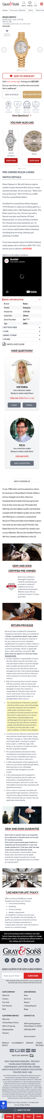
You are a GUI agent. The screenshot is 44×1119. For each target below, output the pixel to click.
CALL (29, 1116)
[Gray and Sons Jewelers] (10, 4)
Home (5, 10)
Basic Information (14, 302)
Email (29, 408)
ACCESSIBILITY (17, 1063)
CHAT (39, 1116)
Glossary (5, 1053)
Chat (14, 408)
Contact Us (29, 1036)
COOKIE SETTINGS (39, 1064)
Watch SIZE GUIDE (16, 347)
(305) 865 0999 (30, 1050)
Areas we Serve (29, 1057)
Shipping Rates (7, 1050)
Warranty (5, 1039)
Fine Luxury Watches (18, 10)
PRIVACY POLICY (5, 1064)
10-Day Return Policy (10, 1043)
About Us (5, 1016)
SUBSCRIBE (33, 996)
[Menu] (40, 4)
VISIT (19, 1116)
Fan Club (5, 1023)
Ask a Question (22, 466)
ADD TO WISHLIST (24, 76)
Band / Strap (10, 338)
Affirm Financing (8, 1046)
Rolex (31, 10)
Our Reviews (7, 1026)
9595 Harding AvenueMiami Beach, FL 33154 (33, 1045)
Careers (5, 1019)
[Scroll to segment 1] (18, 70)
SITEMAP (28, 1063)
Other (7, 342)
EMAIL (8, 1116)
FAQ (4, 1030)
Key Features (10, 330)
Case (6, 334)
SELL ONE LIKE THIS (32, 94)
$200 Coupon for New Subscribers (29, 988)
